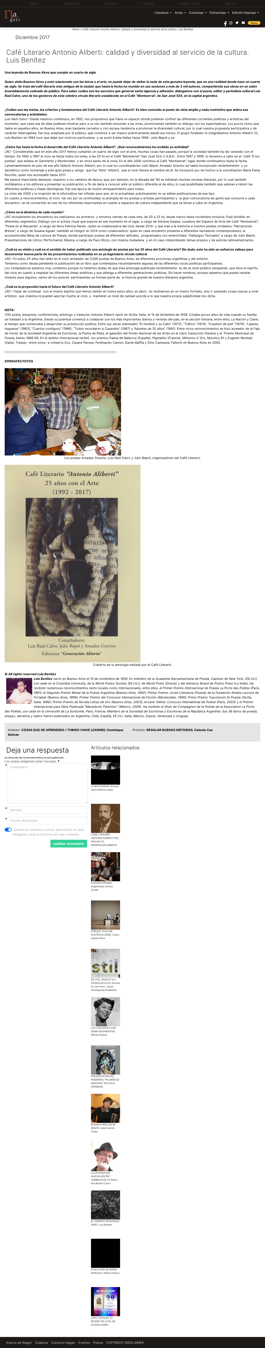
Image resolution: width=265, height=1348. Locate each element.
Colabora (41, 1343)
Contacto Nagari (63, 1343)
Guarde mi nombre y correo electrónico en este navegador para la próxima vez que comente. (48, 832)
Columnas (196, 13)
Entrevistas (218, 13)
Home (75, 29)
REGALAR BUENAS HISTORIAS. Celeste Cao (179, 730)
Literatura (161, 13)
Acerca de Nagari (19, 1343)
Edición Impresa (244, 13)
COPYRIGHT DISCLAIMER (125, 1343)
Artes (179, 13)
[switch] (8, 830)
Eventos (84, 1343)
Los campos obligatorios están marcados (31, 761)
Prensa (98, 1343)
